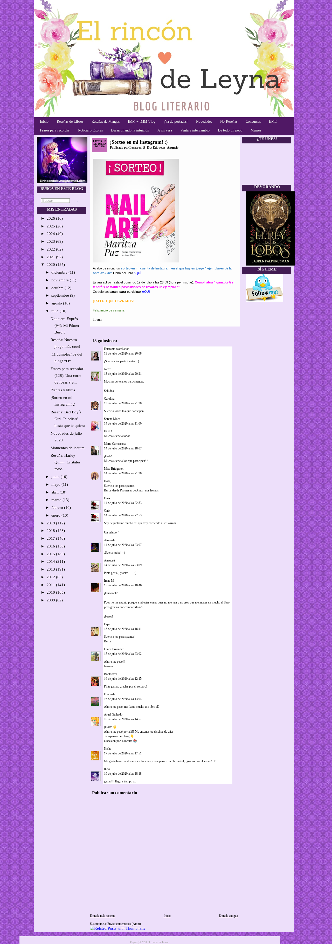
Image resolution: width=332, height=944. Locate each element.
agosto (57, 303)
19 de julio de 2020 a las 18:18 (123, 773)
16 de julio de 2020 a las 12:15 (123, 679)
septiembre (60, 295)
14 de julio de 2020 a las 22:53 (123, 503)
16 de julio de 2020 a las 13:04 (123, 699)
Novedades (204, 121)
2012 (51, 577)
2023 (51, 241)
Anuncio (172, 147)
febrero (57, 507)
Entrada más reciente (102, 916)
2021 (51, 257)
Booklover (110, 674)
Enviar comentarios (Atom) (124, 924)
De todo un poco (230, 130)
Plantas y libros (63, 390)
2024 (51, 234)
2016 (51, 546)
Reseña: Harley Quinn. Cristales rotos (65, 462)
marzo (57, 500)
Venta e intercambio (195, 130)
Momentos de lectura (68, 448)
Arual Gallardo (113, 714)
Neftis (108, 369)
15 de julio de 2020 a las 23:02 (123, 654)
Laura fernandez (114, 649)
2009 (51, 600)
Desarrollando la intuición (130, 130)
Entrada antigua (228, 916)
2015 (51, 554)
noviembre (60, 280)
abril (55, 492)
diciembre (59, 272)
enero (56, 515)
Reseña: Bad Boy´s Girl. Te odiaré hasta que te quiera (68, 419)
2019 (51, 523)
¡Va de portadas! (176, 121)
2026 (51, 218)
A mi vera (164, 130)
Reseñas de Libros (70, 121)
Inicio (44, 121)
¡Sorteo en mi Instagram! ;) (139, 142)
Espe (107, 624)
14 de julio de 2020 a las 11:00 (123, 423)
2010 (51, 592)
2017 (51, 538)
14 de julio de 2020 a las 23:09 (123, 565)
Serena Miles (112, 419)
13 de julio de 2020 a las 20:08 (123, 353)
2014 (51, 561)
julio (55, 311)
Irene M (109, 580)
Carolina (109, 398)
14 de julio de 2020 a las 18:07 (123, 448)
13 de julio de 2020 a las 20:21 (123, 374)
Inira (107, 769)
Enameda (109, 694)
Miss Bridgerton (114, 468)
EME (273, 121)
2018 (51, 531)
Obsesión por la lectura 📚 (120, 741)
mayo (56, 484)
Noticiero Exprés (90, 130)
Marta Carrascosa (115, 444)
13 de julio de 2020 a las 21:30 (123, 403)
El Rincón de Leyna (158, 942)
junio (56, 477)
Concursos (253, 121)
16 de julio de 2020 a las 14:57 (123, 719)
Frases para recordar (55, 130)
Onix (107, 498)
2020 (51, 264)
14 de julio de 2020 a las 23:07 (123, 545)
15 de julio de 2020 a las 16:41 (123, 629)
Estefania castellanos (116, 349)
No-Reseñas (228, 121)
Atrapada (109, 540)
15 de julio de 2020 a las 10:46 (123, 585)
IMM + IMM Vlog (141, 121)
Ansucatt (109, 560)
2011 (51, 585)
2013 (51, 569)
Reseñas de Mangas (106, 121)
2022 (51, 249)
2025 (51, 226)
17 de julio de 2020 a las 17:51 (123, 753)
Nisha (107, 749)
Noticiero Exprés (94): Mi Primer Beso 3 (65, 325)
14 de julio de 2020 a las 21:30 (123, 473)
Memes (256, 130)
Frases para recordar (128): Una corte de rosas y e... (67, 375)
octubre (58, 288)
